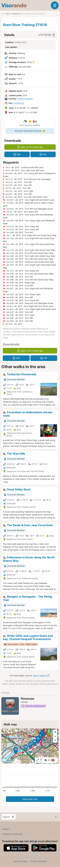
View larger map (30, 799)
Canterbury (18, 103)
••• (2, 14)
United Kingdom (25, 98)
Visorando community (12, 834)
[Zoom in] (55, 732)
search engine (40, 675)
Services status (21, 861)
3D (51, 760)
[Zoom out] (55, 736)
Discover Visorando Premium (28, 131)
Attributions (6, 762)
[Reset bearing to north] (55, 740)
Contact (5, 829)
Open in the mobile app (32, 147)
